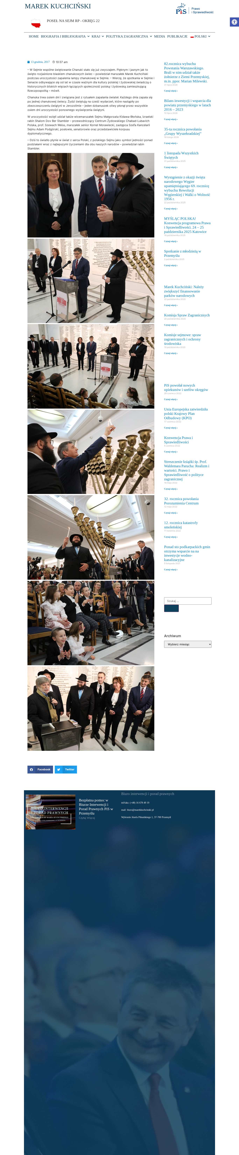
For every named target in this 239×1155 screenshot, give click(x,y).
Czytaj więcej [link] (87, 817)
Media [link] (159, 36)
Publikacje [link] (177, 36)
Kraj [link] (96, 36)
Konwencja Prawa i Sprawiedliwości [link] (178, 440)
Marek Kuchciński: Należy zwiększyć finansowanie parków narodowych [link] (184, 291)
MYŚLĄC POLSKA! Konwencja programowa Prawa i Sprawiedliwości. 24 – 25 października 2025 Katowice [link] (187, 225)
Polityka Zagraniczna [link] (127, 36)
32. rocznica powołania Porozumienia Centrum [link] (181, 501)
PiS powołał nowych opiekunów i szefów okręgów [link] (186, 387)
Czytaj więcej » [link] (171, 91)
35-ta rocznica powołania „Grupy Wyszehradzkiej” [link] (183, 131)
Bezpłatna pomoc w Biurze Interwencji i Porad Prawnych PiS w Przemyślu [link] (96, 806)
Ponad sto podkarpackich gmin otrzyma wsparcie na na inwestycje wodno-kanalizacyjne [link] (187, 553)
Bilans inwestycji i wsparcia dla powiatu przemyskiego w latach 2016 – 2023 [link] (187, 105)
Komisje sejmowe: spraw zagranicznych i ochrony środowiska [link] (182, 339)
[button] (40, 769)
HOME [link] (34, 36)
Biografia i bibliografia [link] (63, 36)
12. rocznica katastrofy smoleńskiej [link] (181, 525)
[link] (234, 22)
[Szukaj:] (188, 601)
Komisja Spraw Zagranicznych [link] (187, 315)
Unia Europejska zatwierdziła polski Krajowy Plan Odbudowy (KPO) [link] (186, 413)
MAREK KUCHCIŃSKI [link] (58, 6)
